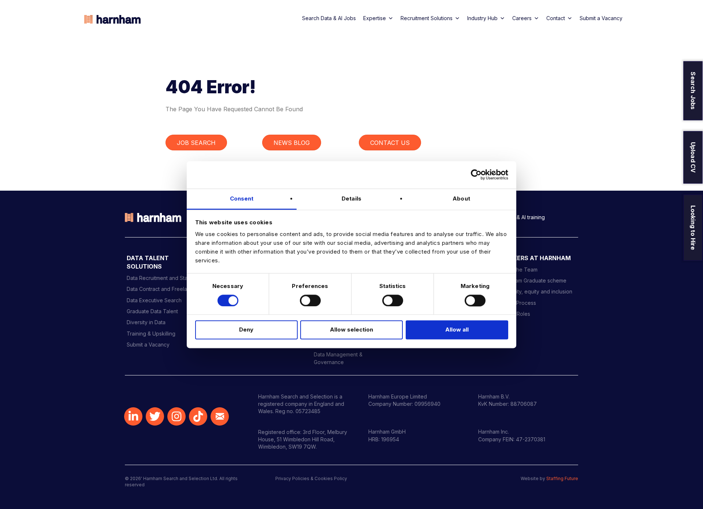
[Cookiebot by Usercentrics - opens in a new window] (476, 174)
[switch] (310, 300)
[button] (133, 416)
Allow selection (351, 329)
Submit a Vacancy (601, 18)
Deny (246, 329)
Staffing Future (562, 478)
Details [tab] (351, 198)
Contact (555, 18)
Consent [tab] (242, 198)
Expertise (374, 18)
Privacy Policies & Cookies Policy (311, 478)
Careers (522, 18)
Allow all (457, 329)
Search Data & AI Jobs (329, 18)
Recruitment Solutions (427, 18)
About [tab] (461, 198)
